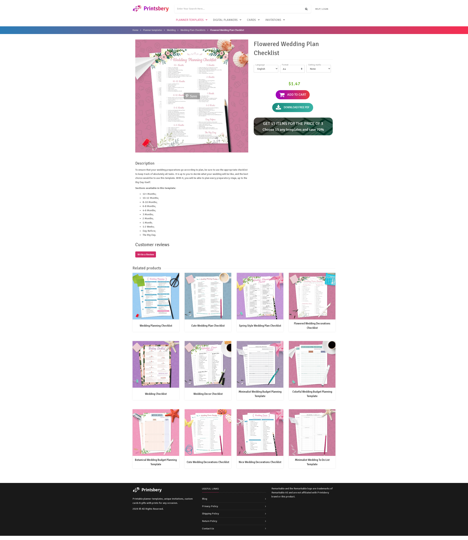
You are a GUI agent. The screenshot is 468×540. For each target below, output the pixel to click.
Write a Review (145, 254)
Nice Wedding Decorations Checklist (260, 462)
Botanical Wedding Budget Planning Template (156, 462)
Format (285, 64)
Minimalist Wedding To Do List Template (312, 462)
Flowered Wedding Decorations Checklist (312, 326)
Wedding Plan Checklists (192, 30)
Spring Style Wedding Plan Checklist (260, 325)
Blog (204, 498)
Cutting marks (314, 64)
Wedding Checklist (156, 394)
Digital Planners (225, 20)
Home (135, 30)
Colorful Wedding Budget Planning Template (312, 394)
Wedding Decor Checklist (208, 394)
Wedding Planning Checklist (156, 325)
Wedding (171, 30)
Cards (251, 20)
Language (260, 64)
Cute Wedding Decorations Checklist (208, 462)
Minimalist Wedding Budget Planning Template (260, 394)
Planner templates (190, 20)
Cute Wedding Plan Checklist (208, 325)
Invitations (273, 20)
